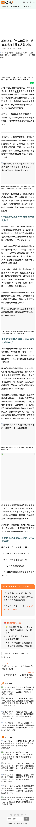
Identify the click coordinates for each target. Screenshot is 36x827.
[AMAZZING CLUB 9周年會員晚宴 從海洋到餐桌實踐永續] (8, 744)
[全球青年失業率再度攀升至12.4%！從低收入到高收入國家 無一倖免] (8, 691)
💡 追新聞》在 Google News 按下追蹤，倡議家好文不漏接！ (19, 629)
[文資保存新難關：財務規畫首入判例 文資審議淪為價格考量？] (8, 778)
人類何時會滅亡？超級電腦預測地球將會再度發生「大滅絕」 (19, 644)
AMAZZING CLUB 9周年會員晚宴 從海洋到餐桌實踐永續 (25, 743)
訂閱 (26, 819)
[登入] (30, 2)
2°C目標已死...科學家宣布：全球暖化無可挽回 (19, 637)
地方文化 (25, 653)
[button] (34, 2)
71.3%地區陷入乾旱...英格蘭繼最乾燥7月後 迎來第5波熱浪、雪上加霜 (25, 700)
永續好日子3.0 (16, 6)
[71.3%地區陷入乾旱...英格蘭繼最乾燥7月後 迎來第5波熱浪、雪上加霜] (8, 702)
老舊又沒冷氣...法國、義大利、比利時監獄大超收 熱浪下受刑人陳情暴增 (25, 714)
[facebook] (24, 2)
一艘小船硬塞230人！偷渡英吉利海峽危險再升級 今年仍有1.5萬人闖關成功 (25, 725)
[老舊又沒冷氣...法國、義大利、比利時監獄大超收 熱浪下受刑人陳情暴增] (8, 715)
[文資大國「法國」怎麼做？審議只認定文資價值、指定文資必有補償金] (8, 767)
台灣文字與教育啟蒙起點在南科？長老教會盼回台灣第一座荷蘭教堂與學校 (25, 788)
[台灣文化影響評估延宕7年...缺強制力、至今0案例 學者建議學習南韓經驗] (8, 801)
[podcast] (27, 2)
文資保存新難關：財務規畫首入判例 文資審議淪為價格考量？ (25, 777)
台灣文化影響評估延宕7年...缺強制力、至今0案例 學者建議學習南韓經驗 (25, 799)
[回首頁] (7, 2)
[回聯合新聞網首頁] (2, 2)
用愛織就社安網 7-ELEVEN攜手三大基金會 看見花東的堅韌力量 (25, 754)
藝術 (16, 653)
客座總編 (4, 6)
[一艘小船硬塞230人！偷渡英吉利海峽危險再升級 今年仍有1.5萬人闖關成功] (8, 726)
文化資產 (7, 657)
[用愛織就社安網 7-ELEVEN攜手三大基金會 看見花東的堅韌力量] (8, 756)
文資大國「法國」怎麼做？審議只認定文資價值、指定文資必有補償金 (25, 765)
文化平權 (7, 653)
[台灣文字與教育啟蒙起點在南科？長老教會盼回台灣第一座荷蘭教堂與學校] (8, 789)
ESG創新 (27, 6)
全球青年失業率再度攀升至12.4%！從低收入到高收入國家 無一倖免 (25, 689)
